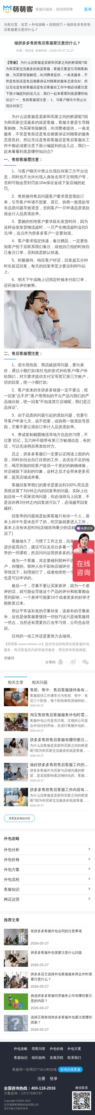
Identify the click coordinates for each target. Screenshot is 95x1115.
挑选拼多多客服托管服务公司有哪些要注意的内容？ (61, 998)
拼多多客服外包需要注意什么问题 (56, 952)
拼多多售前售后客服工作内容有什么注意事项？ (60, 790)
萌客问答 (38, 1049)
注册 (41, 1078)
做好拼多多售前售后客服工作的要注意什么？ (60, 765)
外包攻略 (38, 24)
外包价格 (56, 1049)
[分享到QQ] (60, 662)
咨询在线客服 (70, 1069)
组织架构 (38, 1058)
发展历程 (56, 1058)
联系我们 (74, 1058)
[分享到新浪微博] (73, 662)
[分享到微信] (85, 662)
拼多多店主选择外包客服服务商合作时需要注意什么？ (61, 976)
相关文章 (15, 682)
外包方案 (74, 1049)
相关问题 (40, 682)
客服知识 (21, 1058)
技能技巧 (56, 24)
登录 (53, 1078)
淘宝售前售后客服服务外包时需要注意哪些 (60, 715)
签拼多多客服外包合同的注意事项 (56, 931)
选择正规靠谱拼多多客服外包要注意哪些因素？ (61, 1019)
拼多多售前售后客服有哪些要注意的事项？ (60, 740)
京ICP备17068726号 (16, 1108)
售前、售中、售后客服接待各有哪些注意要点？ (60, 690)
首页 (24, 24)
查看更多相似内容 (19, 818)
